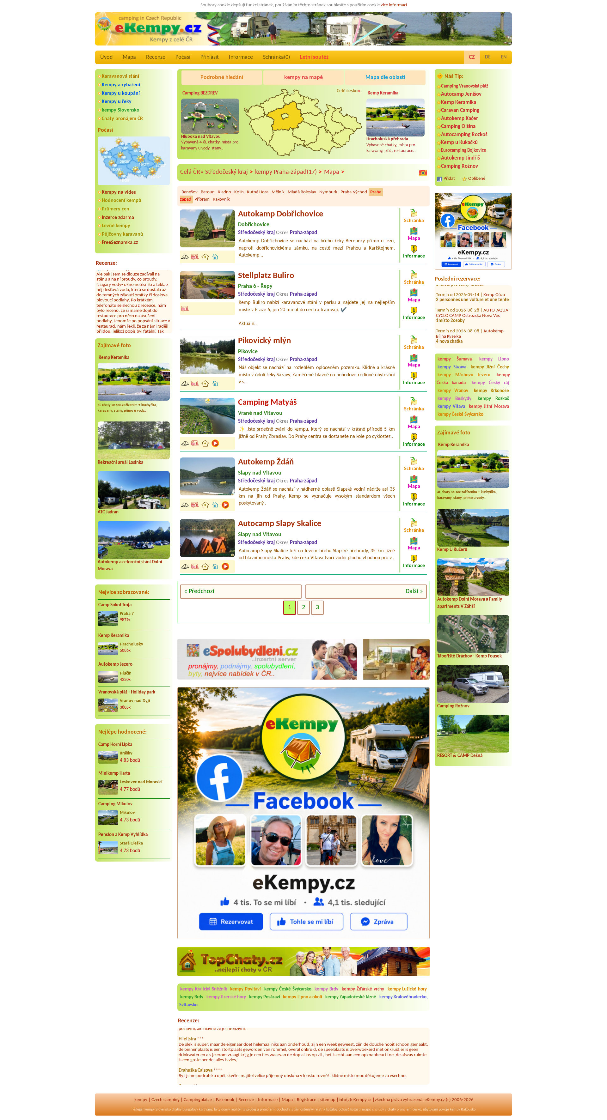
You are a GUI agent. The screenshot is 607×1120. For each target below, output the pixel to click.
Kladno (224, 192)
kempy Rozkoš (493, 399)
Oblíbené (476, 178)
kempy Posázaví (264, 997)
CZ (472, 57)
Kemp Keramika (114, 357)
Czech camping (165, 1100)
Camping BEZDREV (200, 93)
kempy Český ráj (490, 383)
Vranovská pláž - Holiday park (126, 692)
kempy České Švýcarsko (460, 414)
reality (236, 1109)
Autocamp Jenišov (461, 94)
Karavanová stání (120, 76)
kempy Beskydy (454, 399)
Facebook (225, 1100)
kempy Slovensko (120, 110)
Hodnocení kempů (121, 200)
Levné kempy (116, 225)
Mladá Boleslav (302, 192)
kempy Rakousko (462, 1109)
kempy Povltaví (245, 989)
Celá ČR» (191, 172)
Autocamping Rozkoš (464, 134)
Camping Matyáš (267, 402)
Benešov (189, 192)
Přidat (449, 178)
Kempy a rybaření (121, 85)
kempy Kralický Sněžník (203, 989)
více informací (394, 5)
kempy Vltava (451, 406)
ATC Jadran (108, 512)
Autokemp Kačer (459, 118)
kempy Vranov (453, 391)
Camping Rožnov (459, 166)
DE (488, 57)
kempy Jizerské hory (226, 997)
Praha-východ (353, 192)
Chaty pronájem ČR (122, 118)
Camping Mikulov (115, 804)
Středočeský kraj (229, 172)
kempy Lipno (494, 359)
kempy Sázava (452, 367)
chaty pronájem (400, 1109)
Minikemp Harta (114, 773)
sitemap (327, 1100)
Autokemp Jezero (115, 664)
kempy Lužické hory (407, 989)
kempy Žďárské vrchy (363, 989)
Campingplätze (198, 1100)
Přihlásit (209, 57)
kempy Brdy (326, 989)
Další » (414, 591)
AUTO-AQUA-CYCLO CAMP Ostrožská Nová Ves (473, 297)
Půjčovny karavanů (122, 234)
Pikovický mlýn (264, 341)
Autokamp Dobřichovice (280, 214)
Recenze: (106, 263)
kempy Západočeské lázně (351, 997)
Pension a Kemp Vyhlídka (123, 834)
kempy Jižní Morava (489, 406)
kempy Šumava (455, 359)
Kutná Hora (257, 192)
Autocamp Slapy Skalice (280, 524)
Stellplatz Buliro (266, 276)
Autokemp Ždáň (266, 462)
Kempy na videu (119, 192)
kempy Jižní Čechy (490, 367)
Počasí (182, 57)
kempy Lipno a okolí (302, 997)
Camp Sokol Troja (115, 605)
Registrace (306, 1100)
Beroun (208, 192)
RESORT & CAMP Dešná (459, 756)
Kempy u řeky (117, 101)
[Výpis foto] (423, 172)
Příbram (202, 199)
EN (504, 57)
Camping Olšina (458, 126)
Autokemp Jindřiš (460, 158)
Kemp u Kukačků (459, 142)
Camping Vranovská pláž (464, 86)
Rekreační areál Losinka (120, 462)
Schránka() (276, 57)
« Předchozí (199, 591)
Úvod (106, 57)
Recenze (155, 57)
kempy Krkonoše (491, 391)
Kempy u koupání (121, 93)
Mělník (278, 192)
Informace (241, 57)
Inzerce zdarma (118, 217)
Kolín (239, 192)
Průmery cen (115, 209)
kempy (140, 1100)
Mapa (129, 57)
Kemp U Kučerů (452, 550)
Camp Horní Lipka (115, 744)
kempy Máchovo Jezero (464, 375)
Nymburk (328, 192)
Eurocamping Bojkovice (463, 150)
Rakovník (221, 199)
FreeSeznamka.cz (120, 242)
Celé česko (347, 91)
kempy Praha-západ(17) (288, 172)
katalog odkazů (337, 1109)
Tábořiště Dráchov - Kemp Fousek (469, 656)
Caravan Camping (460, 110)
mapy (366, 1109)
